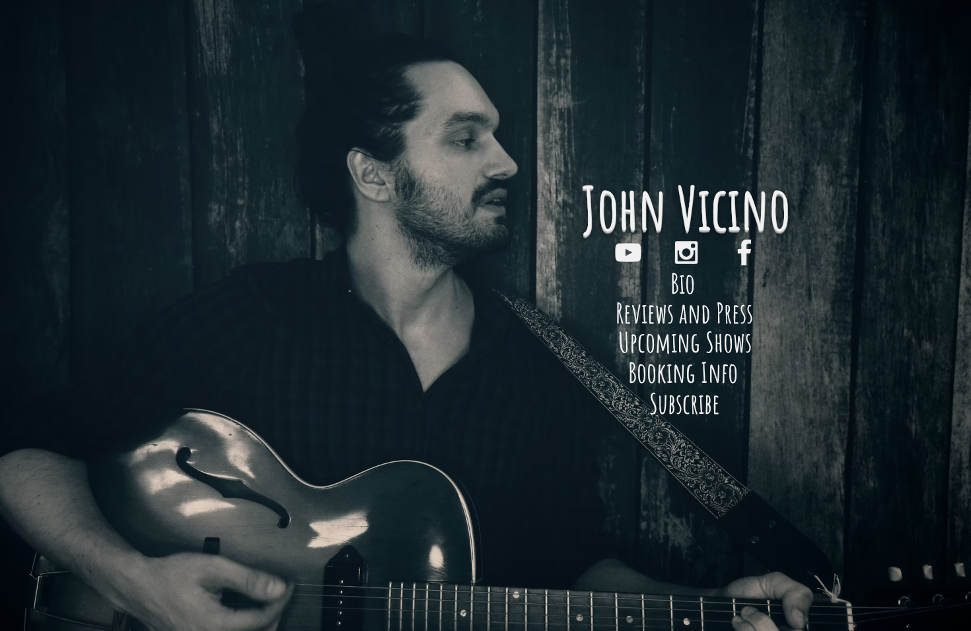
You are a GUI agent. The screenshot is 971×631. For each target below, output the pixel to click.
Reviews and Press (684, 312)
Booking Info (685, 371)
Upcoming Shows (685, 341)
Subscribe (684, 402)
